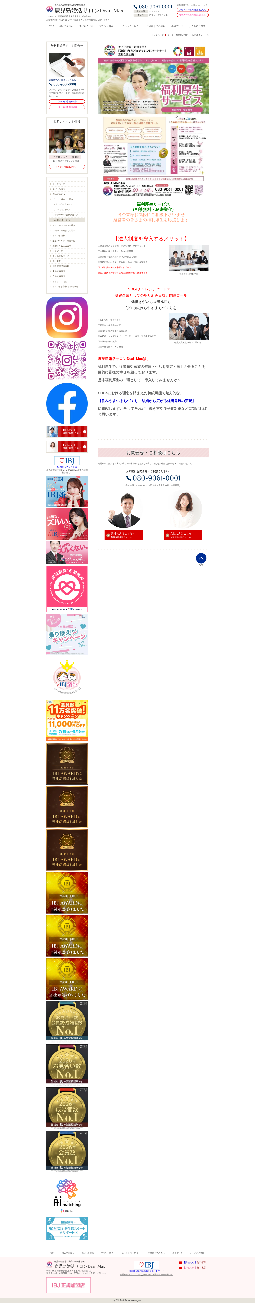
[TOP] (201, 558)
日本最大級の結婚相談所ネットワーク (146, 1271)
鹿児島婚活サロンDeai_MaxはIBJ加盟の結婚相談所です (146, 1274)
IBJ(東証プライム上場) (67, 467)
